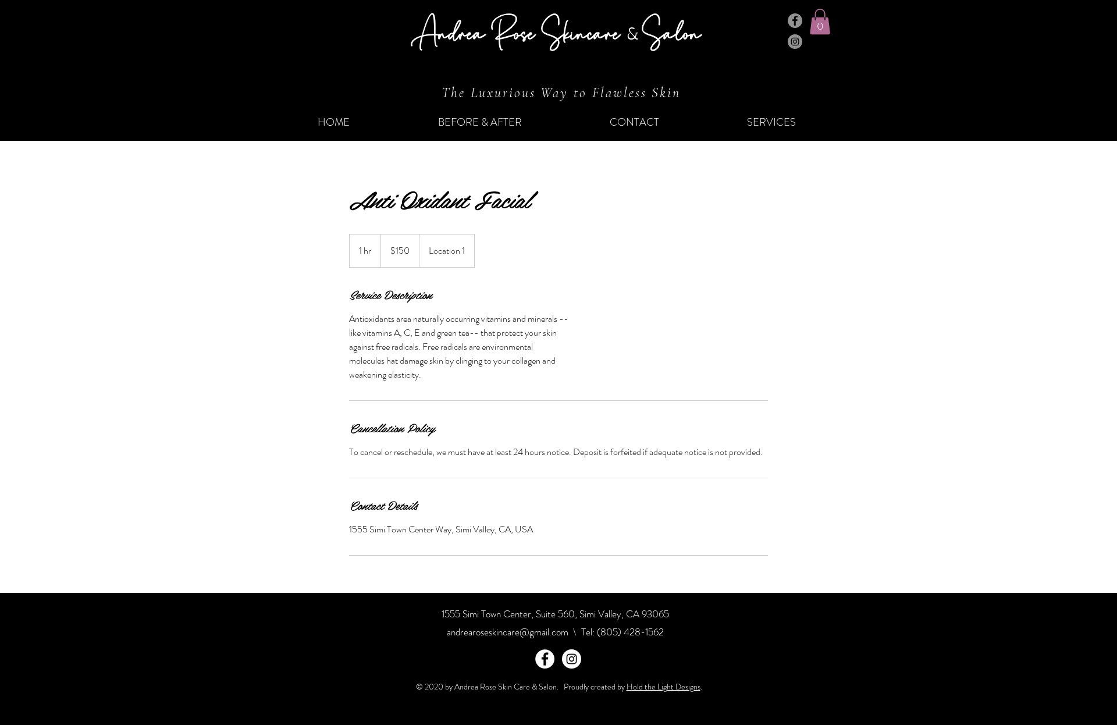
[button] (820, 21)
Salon (671, 31)
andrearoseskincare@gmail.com (507, 632)
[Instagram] (795, 41)
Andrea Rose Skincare (519, 31)
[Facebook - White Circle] (544, 659)
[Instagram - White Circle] (571, 659)
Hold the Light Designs (663, 686)
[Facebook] (795, 20)
